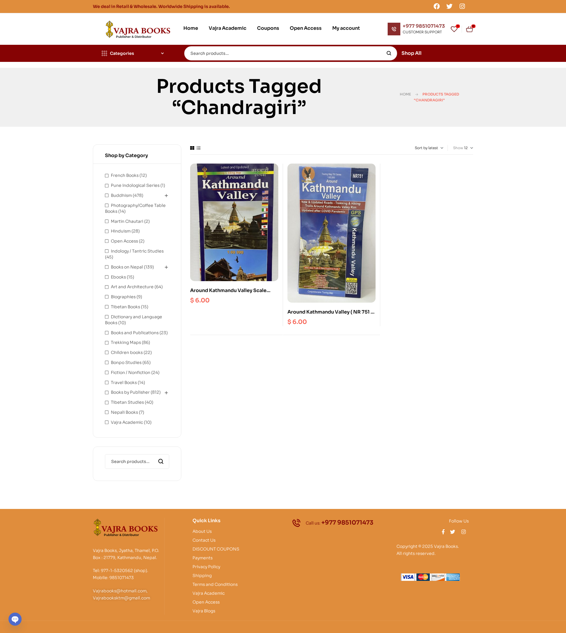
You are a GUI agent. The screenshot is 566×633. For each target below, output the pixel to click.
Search (389, 53)
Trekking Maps (126, 342)
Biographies (123, 296)
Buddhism (121, 195)
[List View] (198, 148)
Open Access (124, 241)
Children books (127, 352)
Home (405, 94)
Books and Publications (135, 332)
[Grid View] (192, 148)
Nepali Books (124, 412)
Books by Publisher (130, 392)
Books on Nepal (127, 267)
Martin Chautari (127, 221)
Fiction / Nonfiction (130, 372)
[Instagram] (462, 6)
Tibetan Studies (127, 402)
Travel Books (124, 382)
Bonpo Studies (126, 362)
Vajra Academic (127, 422)
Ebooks (118, 277)
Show (458, 148)
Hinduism (121, 231)
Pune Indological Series (135, 185)
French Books (125, 175)
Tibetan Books (125, 306)
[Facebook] (437, 6)
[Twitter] (450, 6)
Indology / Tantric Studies (137, 251)
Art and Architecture (132, 286)
